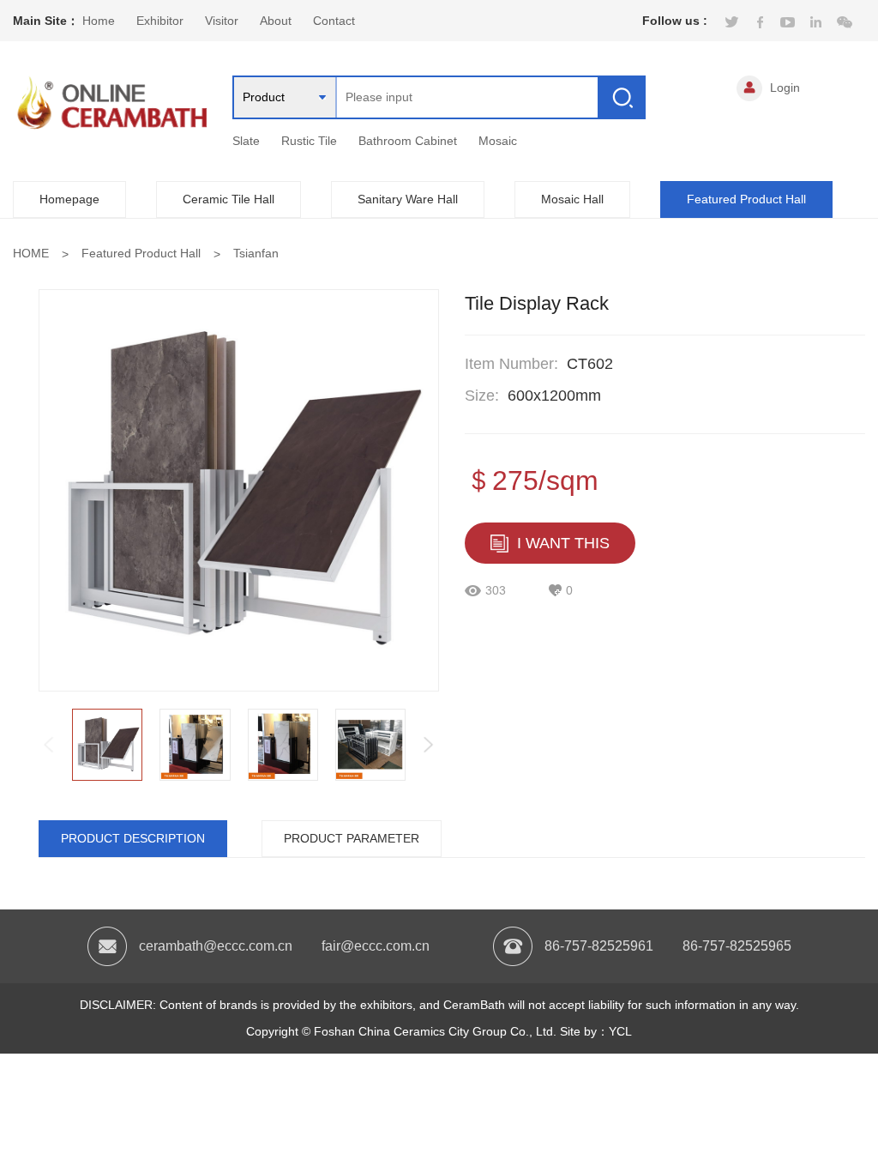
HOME (31, 253)
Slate (246, 141)
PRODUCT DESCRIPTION (133, 838)
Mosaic (497, 141)
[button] (429, 745)
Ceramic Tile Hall (228, 199)
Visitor (221, 20)
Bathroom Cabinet (407, 141)
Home (98, 20)
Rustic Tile (309, 141)
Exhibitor (159, 20)
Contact (334, 20)
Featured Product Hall (746, 199)
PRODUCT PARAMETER (351, 838)
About (276, 20)
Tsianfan (256, 253)
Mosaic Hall (572, 199)
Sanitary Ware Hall (408, 199)
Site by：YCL (596, 1031)
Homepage (69, 199)
